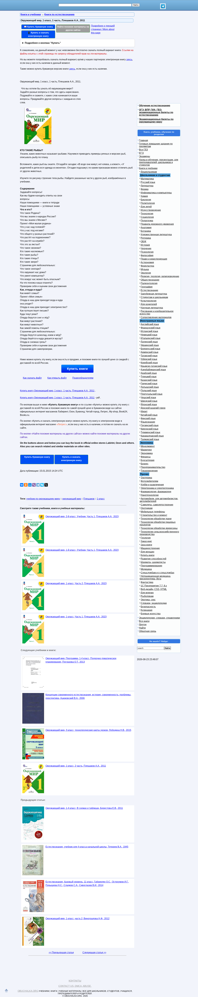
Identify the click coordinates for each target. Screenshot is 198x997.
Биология (146, 199)
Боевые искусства (150, 613)
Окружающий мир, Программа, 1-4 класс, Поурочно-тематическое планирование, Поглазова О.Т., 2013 (81, 660)
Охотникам (146, 508)
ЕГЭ (141, 153)
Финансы (146, 457)
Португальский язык (151, 394)
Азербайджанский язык (153, 369)
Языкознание (148, 422)
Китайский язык (149, 415)
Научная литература (152, 307)
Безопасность (148, 606)
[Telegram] (38, 485)
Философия (147, 255)
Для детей (146, 206)
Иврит (144, 411)
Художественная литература (156, 234)
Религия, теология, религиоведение (160, 276)
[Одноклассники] (26, 485)
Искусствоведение (151, 210)
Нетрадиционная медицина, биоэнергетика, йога (155, 577)
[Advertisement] (106, 97)
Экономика (147, 453)
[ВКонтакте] (21, 485)
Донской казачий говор (153, 408)
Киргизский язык (149, 429)
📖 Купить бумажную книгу (38, 26)
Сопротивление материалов (156, 317)
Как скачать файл (32, 378)
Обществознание (150, 280)
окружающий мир (71, 498)
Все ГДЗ (143, 149)
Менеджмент (148, 446)
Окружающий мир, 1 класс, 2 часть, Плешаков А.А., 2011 (76, 766)
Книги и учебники (148, 168)
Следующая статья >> (94, 952)
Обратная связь (147, 631)
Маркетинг (146, 450)
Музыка (145, 269)
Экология (146, 273)
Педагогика (147, 220)
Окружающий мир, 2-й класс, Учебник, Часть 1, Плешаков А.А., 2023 (82, 516)
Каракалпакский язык (152, 436)
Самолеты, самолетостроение (157, 504)
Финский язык (148, 418)
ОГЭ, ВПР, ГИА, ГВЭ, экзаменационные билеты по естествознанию (156, 112)
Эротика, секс (148, 599)
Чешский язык (148, 397)
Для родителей (149, 304)
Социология (147, 217)
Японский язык (149, 404)
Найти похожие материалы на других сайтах (73, 28)
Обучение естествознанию (154, 105)
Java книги (146, 545)
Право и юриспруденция (154, 259)
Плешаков (89, 498)
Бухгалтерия (147, 460)
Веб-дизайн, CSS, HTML (154, 589)
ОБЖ (143, 241)
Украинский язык (150, 345)
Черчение (146, 248)
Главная (143, 140)
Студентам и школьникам (154, 297)
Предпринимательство (153, 467)
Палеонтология (149, 283)
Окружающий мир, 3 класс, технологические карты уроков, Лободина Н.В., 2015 (88, 730)
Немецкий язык (149, 334)
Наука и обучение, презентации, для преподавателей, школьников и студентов (158, 162)
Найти (142, 628)
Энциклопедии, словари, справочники (159, 618)
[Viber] (34, 485)
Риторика (146, 238)
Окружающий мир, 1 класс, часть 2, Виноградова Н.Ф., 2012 (77, 918)
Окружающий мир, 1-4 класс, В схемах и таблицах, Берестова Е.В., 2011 (84, 808)
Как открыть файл (57, 378)
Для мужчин (147, 592)
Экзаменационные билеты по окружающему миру (156, 120)
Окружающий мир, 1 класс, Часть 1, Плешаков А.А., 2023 (76, 616)
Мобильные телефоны (153, 511)
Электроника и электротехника (157, 488)
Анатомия (146, 227)
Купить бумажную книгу (37, 457)
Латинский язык (149, 341)
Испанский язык (149, 331)
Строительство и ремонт (154, 515)
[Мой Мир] (30, 485)
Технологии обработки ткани (156, 518)
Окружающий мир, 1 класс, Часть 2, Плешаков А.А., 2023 (76, 583)
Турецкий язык (148, 376)
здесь (129, 59)
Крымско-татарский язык (154, 366)
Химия (144, 196)
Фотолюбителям (149, 481)
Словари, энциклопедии (154, 603)
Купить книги (77, 369)
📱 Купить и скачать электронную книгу (38, 34)
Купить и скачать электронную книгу (71, 458)
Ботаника (146, 231)
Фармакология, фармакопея (156, 491)
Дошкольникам (149, 172)
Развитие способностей (153, 558)
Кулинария (146, 610)
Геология (146, 538)
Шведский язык (149, 401)
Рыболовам (147, 596)
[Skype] (42, 485)
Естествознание (149, 290)
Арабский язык (149, 373)
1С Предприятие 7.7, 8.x (154, 585)
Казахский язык (149, 380)
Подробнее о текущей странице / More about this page (103, 29)
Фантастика (147, 582)
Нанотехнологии (150, 495)
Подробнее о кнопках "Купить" (43, 43)
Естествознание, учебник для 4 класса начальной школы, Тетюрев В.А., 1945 (87, 847)
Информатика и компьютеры (156, 192)
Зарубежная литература (154, 294)
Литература (147, 185)
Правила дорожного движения (157, 224)
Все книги (144, 621)
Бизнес (144, 463)
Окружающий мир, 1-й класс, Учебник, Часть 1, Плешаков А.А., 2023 (82, 550)
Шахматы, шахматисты (153, 562)
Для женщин (147, 551)
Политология (148, 203)
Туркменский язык (150, 432)
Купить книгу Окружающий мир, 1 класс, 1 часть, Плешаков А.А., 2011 (57, 390)
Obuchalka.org (28, 991)
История (145, 245)
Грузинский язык (149, 425)
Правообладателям (82, 378)
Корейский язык (149, 362)
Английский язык (150, 324)
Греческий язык (149, 383)
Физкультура (147, 266)
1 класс (101, 498)
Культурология (148, 301)
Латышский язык (150, 387)
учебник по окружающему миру (43, 498)
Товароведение (149, 470)
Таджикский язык (150, 439)
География (146, 287)
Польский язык (149, 390)
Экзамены (144, 156)
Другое (143, 624)
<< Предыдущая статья (61, 952)
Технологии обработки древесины (159, 528)
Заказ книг (146, 541)
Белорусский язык (150, 348)
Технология (147, 213)
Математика (147, 178)
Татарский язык (149, 355)
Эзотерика (146, 477)
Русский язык (148, 182)
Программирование (151, 565)
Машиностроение (150, 548)
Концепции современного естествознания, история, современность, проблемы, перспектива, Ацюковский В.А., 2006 (88, 696)
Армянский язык (149, 352)
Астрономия (147, 262)
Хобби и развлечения (152, 484)
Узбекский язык (149, 359)
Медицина (146, 569)
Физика (144, 189)
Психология (147, 252)
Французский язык (150, 328)
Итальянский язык (150, 338)
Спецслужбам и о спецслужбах (157, 572)
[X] (46, 485)
